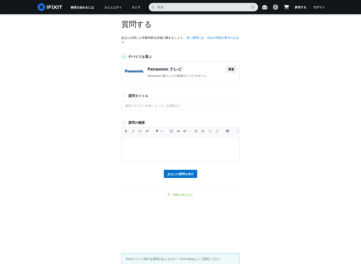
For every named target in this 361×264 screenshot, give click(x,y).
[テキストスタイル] (159, 131)
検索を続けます (182, 195)
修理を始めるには (82, 7)
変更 (231, 69)
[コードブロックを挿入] (171, 131)
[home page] (50, 7)
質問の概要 (134, 122)
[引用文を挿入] (178, 131)
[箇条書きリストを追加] (195, 131)
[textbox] (180, 149)
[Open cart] (286, 7)
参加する (300, 7)
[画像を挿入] (227, 131)
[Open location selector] (275, 7)
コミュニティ (113, 7)
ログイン (319, 7)
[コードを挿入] (140, 131)
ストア (136, 7)
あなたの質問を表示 (180, 174)
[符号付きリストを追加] (203, 131)
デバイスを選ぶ (139, 56)
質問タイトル (136, 95)
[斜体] (133, 131)
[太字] (126, 131)
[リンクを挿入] (147, 131)
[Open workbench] (265, 7)
